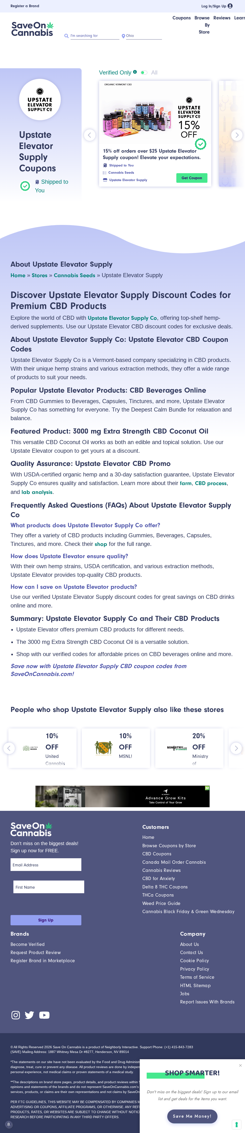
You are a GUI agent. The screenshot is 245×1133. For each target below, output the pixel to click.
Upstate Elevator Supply (128, 180)
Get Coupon (192, 178)
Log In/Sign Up (214, 6)
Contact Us (191, 952)
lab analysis (37, 492)
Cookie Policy (194, 960)
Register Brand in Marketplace (43, 960)
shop (101, 544)
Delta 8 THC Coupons (165, 887)
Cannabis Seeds (121, 173)
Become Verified (28, 944)
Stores (39, 275)
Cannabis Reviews (161, 870)
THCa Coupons (158, 895)
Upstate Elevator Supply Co (122, 318)
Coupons (182, 18)
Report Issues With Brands (207, 1002)
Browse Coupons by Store (169, 845)
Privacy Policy (194, 969)
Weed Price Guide (161, 903)
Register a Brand (25, 6)
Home (18, 275)
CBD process (211, 483)
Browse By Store (202, 25)
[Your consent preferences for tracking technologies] (236, 1124)
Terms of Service (197, 977)
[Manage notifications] (8, 1124)
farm (186, 483)
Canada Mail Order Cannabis (174, 862)
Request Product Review (36, 952)
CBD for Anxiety (158, 878)
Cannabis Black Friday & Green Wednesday (188, 911)
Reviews (221, 18)
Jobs (184, 993)
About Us (189, 944)
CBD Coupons (157, 854)
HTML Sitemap (195, 985)
